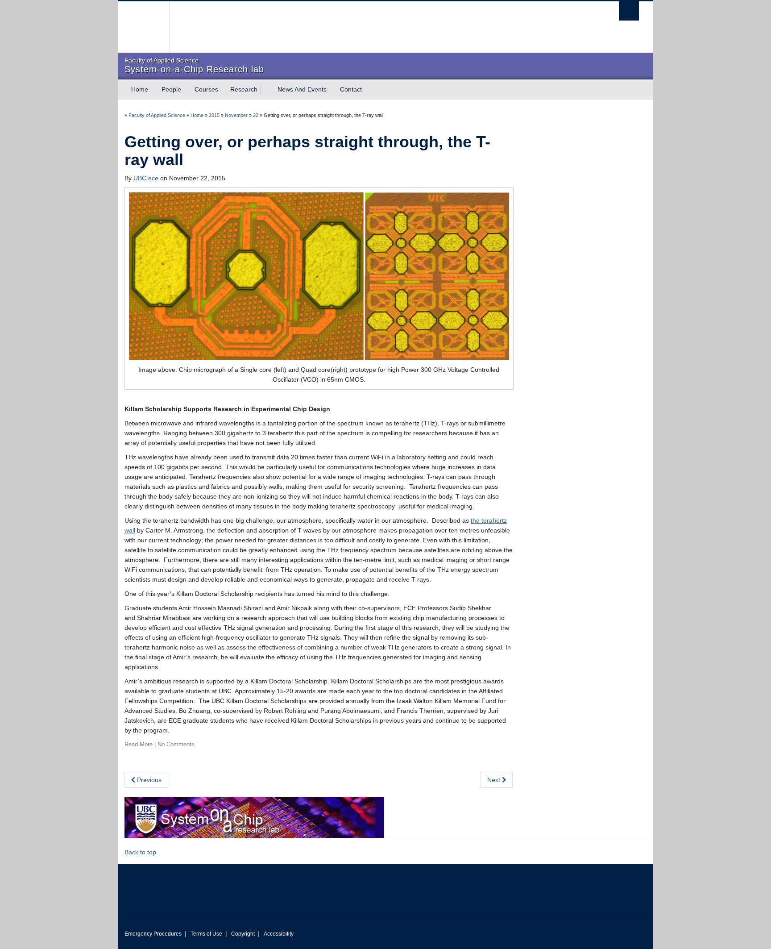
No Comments (176, 744)
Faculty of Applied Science (156, 115)
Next (494, 779)
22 (255, 115)
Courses (206, 89)
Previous (148, 779)
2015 (214, 115)
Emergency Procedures (153, 934)
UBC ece (146, 178)
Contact (351, 89)
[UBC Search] (629, 11)
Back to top (141, 852)
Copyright (243, 934)
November (236, 115)
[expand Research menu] (265, 90)
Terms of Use (206, 934)
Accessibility (279, 934)
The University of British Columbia (143, 27)
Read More (138, 744)
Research (243, 89)
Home (139, 89)
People (171, 89)
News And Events (302, 89)
